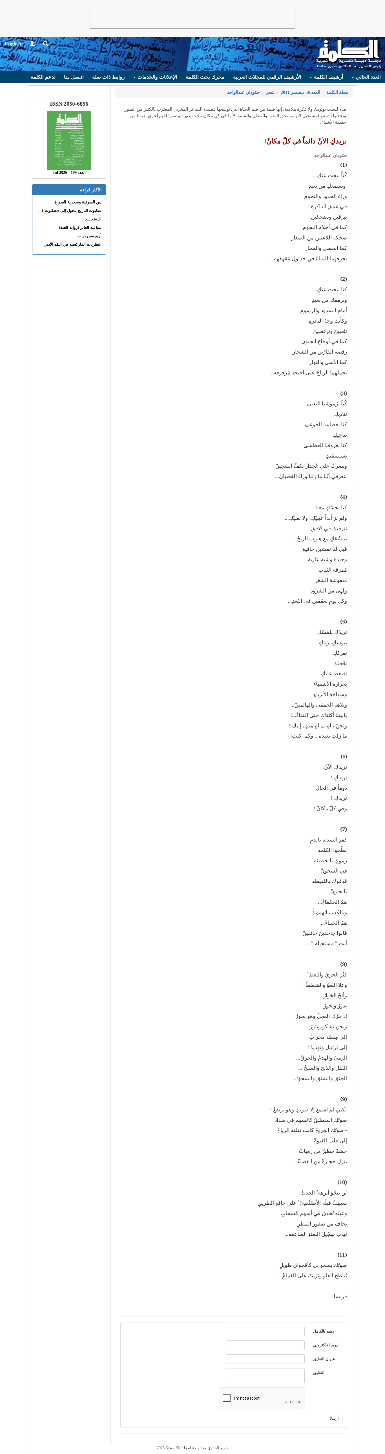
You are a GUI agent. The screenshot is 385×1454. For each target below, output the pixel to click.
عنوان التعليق (324, 1359)
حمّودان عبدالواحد (243, 92)
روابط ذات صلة (108, 77)
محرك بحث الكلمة (205, 77)
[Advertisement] (192, 15)
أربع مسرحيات (89, 236)
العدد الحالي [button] (368, 77)
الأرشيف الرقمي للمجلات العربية (267, 77)
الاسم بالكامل (324, 1331)
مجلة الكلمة (337, 92)
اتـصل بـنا (74, 77)
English (13, 43)
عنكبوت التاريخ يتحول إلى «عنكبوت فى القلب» (63, 210)
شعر (270, 92)
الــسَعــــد (93, 219)
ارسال (333, 1418)
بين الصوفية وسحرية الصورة (78, 202)
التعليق (318, 1373)
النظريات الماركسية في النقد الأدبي (72, 244)
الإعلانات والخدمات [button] (156, 77)
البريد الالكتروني (326, 1345)
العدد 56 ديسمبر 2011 (300, 92)
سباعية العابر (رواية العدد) (80, 227)
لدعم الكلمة (43, 77)
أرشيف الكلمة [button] (328, 77)
